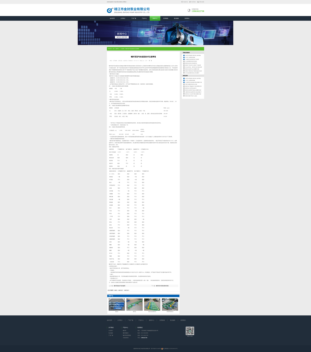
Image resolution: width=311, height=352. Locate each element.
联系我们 (193, 2)
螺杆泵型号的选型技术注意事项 (132, 48)
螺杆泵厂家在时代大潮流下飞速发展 (193, 65)
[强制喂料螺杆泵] (170, 304)
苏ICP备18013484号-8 (156, 348)
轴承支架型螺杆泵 (152, 311)
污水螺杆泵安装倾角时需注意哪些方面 (193, 82)
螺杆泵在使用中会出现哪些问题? (192, 69)
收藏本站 (185, 2)
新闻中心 (155, 18)
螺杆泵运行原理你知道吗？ (191, 88)
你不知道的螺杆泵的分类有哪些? (192, 73)
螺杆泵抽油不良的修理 (119, 285)
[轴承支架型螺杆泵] (152, 304)
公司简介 (123, 18)
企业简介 (111, 330)
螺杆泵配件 (126, 333)
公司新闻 (122, 48)
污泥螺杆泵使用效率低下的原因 (192, 59)
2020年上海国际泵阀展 (190, 57)
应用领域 (165, 18)
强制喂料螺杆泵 (170, 311)
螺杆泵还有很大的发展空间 (191, 63)
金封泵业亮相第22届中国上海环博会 (193, 55)
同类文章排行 (186, 52)
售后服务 (176, 18)
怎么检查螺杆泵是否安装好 (191, 61)
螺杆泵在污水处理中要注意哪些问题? (193, 94)
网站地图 (202, 2)
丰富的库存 (126, 337)
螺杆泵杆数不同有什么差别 (191, 96)
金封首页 (112, 18)
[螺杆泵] (117, 304)
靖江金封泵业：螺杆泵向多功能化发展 (193, 67)
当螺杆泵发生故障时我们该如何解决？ (193, 92)
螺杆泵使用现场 (127, 335)
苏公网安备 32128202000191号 (170, 348)
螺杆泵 (116, 311)
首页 (114, 48)
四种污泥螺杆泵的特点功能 (191, 84)
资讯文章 (185, 75)
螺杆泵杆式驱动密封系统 (162, 285)
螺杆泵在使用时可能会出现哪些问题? (193, 90)
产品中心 (144, 18)
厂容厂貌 (133, 18)
